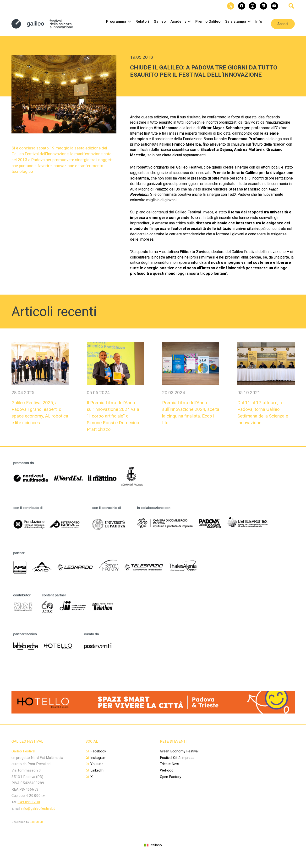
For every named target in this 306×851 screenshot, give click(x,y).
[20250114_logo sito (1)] (42, 24)
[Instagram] (252, 6)
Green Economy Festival (179, 751)
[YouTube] (274, 6)
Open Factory (170, 777)
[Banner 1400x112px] (153, 712)
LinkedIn (97, 770)
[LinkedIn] (263, 6)
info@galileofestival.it (37, 808)
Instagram (98, 758)
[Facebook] (241, 6)
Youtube (97, 764)
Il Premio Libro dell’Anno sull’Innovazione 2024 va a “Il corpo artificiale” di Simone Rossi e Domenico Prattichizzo (113, 416)
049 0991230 (29, 802)
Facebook (98, 751)
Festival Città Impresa (177, 758)
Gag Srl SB (36, 822)
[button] (291, 6)
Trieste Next (169, 764)
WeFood (166, 770)
